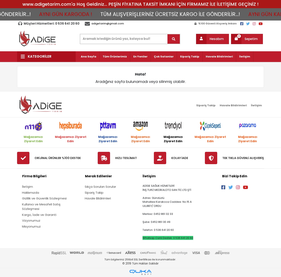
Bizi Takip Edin (234, 176)
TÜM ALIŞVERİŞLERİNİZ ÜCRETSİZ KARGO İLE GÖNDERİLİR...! (167, 14)
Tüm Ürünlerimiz (115, 56)
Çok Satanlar (164, 56)
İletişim (244, 56)
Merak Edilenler (98, 176)
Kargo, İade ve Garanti (39, 215)
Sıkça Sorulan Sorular (100, 186)
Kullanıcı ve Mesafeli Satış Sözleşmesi (41, 206)
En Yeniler (140, 56)
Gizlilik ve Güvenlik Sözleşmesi (44, 198)
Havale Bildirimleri (219, 56)
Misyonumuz (31, 226)
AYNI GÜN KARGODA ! (62, 14)
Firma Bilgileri (34, 176)
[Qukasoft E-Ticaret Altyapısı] (140, 272)
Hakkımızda (30, 192)
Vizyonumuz (31, 220)
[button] (212, 39)
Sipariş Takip (189, 56)
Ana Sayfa (88, 56)
